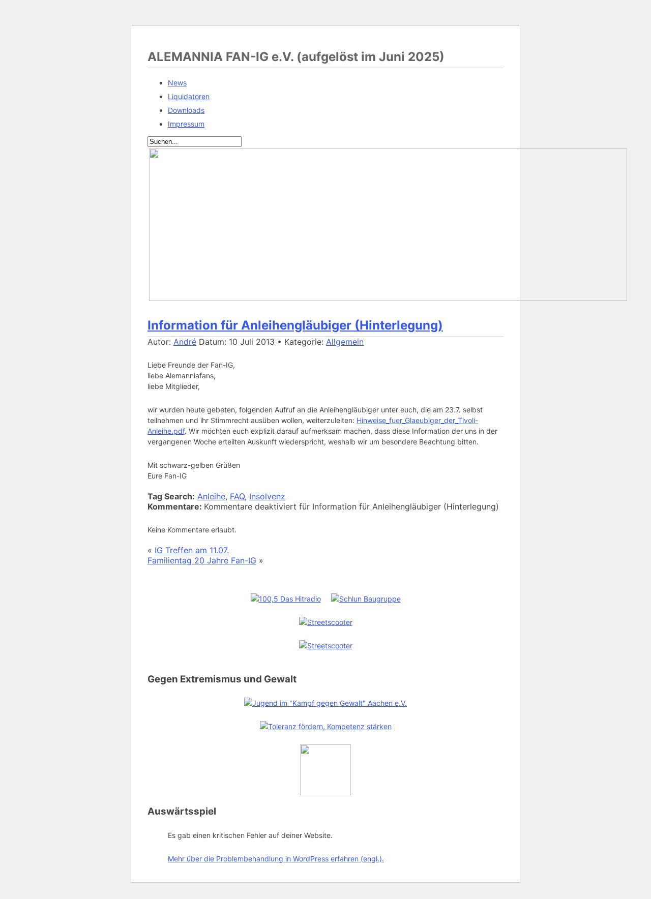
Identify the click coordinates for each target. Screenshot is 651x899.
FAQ (237, 496)
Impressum (186, 123)
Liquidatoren (189, 96)
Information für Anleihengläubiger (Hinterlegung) (295, 325)
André (184, 342)
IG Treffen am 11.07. (192, 550)
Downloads (186, 110)
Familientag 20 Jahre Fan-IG (201, 560)
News (177, 82)
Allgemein (345, 342)
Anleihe (211, 496)
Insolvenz (267, 496)
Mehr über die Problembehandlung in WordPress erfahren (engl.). (276, 858)
